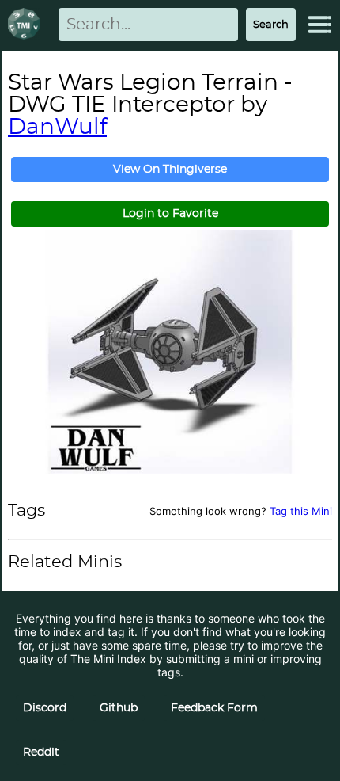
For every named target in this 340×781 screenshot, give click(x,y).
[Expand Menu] (319, 24)
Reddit (41, 752)
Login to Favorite (170, 213)
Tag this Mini (301, 511)
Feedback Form (214, 708)
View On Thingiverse (170, 169)
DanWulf (57, 127)
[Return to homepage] (27, 25)
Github (119, 708)
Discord (44, 708)
